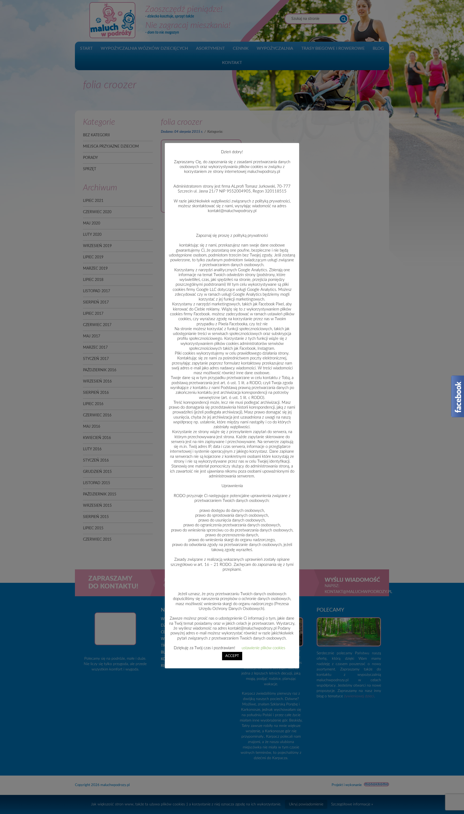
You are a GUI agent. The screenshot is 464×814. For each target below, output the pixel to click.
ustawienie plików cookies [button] (263, 648)
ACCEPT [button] (232, 656)
